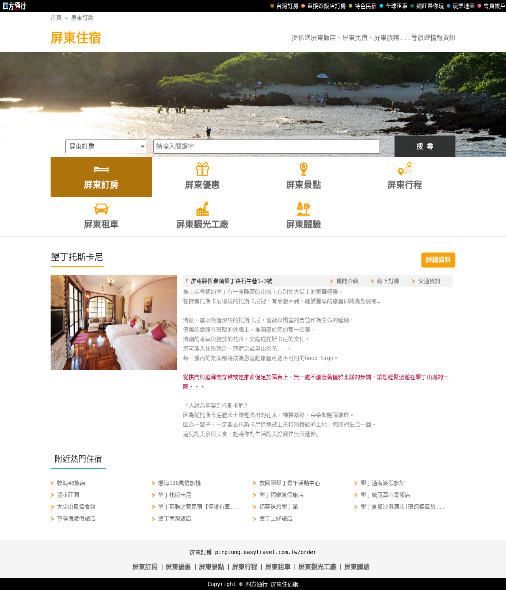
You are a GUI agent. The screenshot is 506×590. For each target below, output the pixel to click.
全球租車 (396, 6)
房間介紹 (347, 281)
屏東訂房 (82, 18)
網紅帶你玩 (430, 6)
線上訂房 (388, 281)
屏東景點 (211, 567)
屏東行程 (244, 567)
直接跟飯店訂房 (326, 6)
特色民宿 (366, 6)
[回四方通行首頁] (15, 6)
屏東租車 (278, 567)
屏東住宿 (76, 37)
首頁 (56, 18)
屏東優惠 (178, 567)
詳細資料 (438, 260)
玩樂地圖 (464, 6)
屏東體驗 (357, 567)
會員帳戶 (494, 6)
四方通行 (256, 584)
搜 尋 (425, 146)
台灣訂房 (287, 6)
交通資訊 (429, 281)
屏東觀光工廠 (317, 567)
